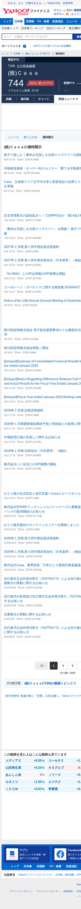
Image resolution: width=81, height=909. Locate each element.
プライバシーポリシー (21, 891)
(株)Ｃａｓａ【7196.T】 (38, 53)
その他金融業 (26, 66)
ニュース (71, 21)
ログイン (59, 13)
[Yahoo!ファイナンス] (27, 9)
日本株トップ (10, 28)
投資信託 (57, 21)
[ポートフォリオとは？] (24, 46)
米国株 (30, 21)
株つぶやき (31, 137)
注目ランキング (56, 28)
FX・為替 (43, 21)
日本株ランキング (32, 28)
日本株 (19, 21)
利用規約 (68, 891)
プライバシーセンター (48, 891)
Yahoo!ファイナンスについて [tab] (33, 874)
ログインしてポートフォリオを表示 (52, 46)
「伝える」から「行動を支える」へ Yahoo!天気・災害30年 (39, 3)
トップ (7, 21)
